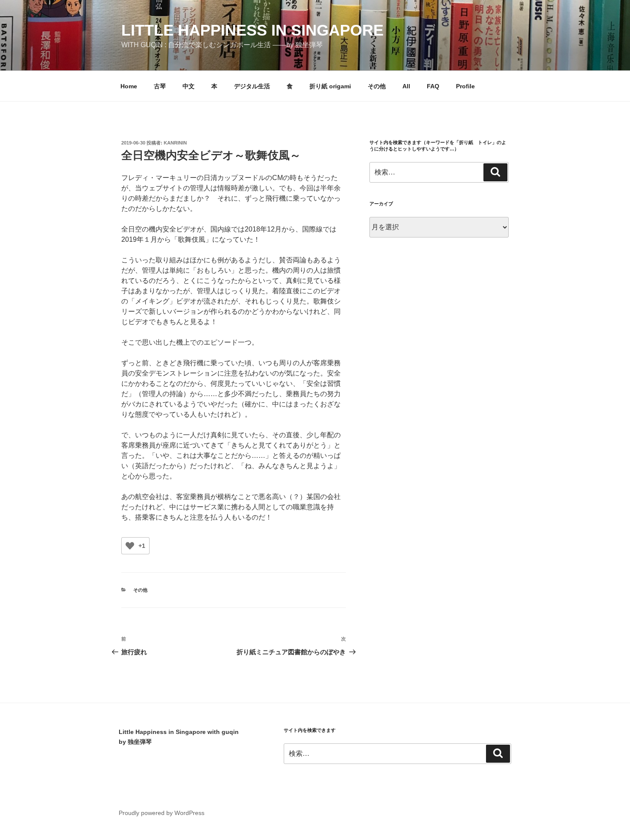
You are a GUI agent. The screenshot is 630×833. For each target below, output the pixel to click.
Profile (465, 86)
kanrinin (175, 142)
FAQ (433, 86)
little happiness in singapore (252, 30)
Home (128, 86)
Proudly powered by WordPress (161, 812)
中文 (189, 86)
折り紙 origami (330, 86)
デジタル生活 (252, 86)
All (406, 86)
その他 (377, 86)
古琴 (160, 86)
